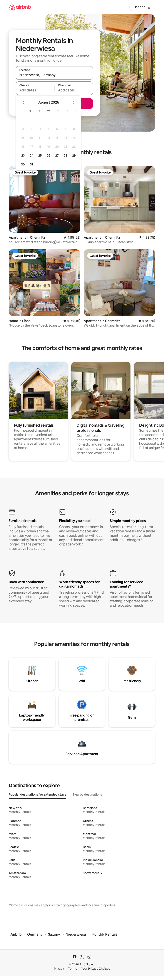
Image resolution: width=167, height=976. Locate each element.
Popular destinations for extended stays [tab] (37, 794)
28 (65, 155)
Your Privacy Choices (95, 969)
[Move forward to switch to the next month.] (73, 102)
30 (23, 164)
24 (31, 155)
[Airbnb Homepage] (20, 7)
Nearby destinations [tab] (87, 794)
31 (31, 164)
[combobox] (54, 75)
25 (40, 155)
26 (48, 155)
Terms (72, 969)
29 (74, 155)
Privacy (59, 969)
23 (23, 155)
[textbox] (35, 90)
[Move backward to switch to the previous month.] (23, 102)
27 (57, 155)
